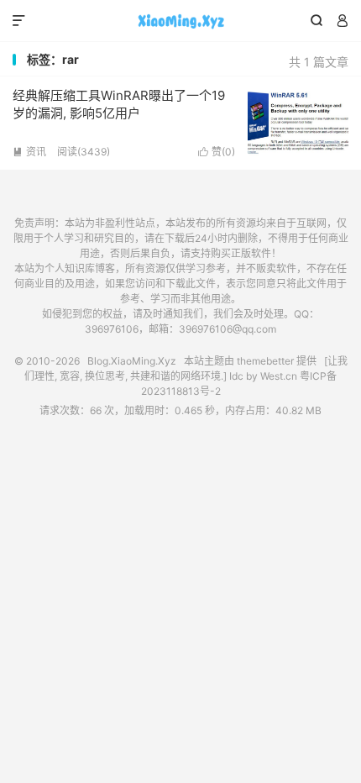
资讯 (29, 151)
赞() (216, 151)
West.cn (278, 376)
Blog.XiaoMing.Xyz (180, 21)
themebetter (265, 361)
